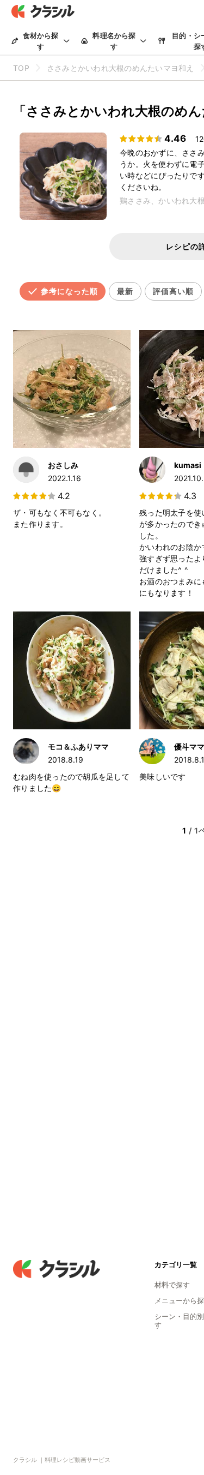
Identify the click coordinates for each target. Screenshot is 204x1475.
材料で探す (172, 1284)
